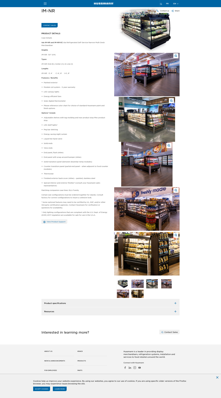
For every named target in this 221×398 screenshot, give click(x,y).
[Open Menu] (45, 3)
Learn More (60, 389)
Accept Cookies (41, 389)
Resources (49, 311)
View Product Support (55, 222)
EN (175, 3)
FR (167, 3)
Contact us (164, 11)
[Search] (161, 3)
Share (177, 11)
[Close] (217, 377)
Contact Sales (49, 25)
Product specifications (55, 303)
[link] (104, 3)
